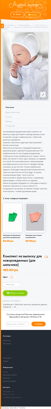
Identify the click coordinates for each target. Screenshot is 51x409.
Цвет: (5, 277)
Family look (7, 358)
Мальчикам (7, 343)
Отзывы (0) (10, 126)
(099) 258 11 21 (8, 391)
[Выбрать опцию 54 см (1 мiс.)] (12, 284)
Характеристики (12, 112)
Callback (38, 324)
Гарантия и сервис (9, 381)
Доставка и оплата (10, 375)
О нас (5, 372)
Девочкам (6, 340)
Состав (8, 117)
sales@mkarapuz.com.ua (12, 397)
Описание (9, 107)
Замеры (8, 121)
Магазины (6, 378)
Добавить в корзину (16, 293)
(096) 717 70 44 (8, 394)
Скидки (5, 361)
